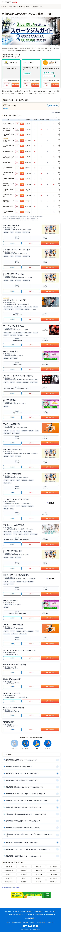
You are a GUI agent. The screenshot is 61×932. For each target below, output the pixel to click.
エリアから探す (28, 914)
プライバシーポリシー (40, 922)
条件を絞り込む (54, 105)
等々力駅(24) (24, 874)
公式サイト (31, 243)
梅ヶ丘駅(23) (9, 878)
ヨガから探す (38, 911)
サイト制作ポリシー (16, 922)
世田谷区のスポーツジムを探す (11, 887)
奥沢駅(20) (23, 881)
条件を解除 (5, 108)
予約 (22, 123)
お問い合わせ (25, 922)
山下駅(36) (38, 866)
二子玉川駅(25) (38, 870)
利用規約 (32, 922)
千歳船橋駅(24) (53, 874)
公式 (17, 123)
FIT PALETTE (4, 6)
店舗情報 (12, 243)
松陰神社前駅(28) (9, 870)
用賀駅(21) (23, 878)
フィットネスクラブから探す (13, 914)
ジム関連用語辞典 (29, 918)
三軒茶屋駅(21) (8, 881)
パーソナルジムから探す (11, 911)
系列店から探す (39, 914)
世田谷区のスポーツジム (25, 6)
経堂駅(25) (9, 874)
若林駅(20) (38, 881)
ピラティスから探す (50, 911)
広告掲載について (50, 922)
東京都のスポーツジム (14, 6)
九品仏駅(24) (38, 874)
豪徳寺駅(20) (53, 881)
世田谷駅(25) (53, 870)
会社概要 (8, 922)
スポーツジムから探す (25, 911)
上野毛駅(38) (24, 866)
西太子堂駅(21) (53, 878)
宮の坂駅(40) (9, 866)
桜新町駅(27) (24, 870)
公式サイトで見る (7, 84)
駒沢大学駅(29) (53, 866)
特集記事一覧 (49, 914)
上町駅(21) (38, 878)
